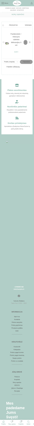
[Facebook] (19, 296)
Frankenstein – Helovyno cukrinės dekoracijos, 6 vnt (16, 39)
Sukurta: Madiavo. (19, 301)
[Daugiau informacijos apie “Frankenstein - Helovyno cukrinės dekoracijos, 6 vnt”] (25, 42)
